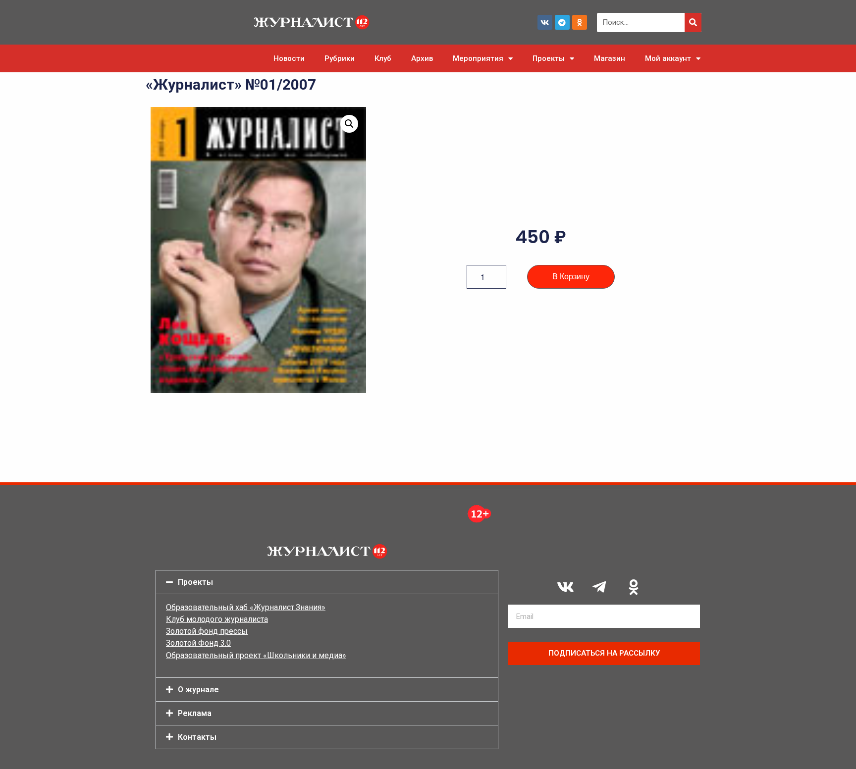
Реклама (195, 713)
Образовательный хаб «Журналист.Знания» (245, 607)
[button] (349, 124)
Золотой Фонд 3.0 (198, 643)
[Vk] (544, 22)
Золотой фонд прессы (207, 631)
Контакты (197, 737)
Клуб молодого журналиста (217, 619)
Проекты (549, 58)
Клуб (382, 58)
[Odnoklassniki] (579, 22)
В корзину (570, 276)
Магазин (609, 58)
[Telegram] (562, 22)
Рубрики (339, 58)
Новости (289, 58)
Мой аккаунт (668, 58)
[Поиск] (693, 22)
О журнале (198, 689)
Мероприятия (478, 58)
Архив (422, 58)
